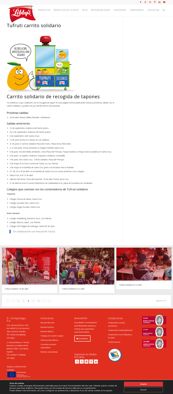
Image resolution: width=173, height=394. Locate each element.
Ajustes (143, 389)
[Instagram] (86, 362)
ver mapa (11, 338)
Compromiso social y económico (116, 324)
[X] (82, 362)
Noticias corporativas (49, 352)
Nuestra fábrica (47, 331)
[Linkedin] (96, 362)
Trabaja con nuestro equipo (52, 336)
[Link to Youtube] (164, 2)
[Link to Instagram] (150, 2)
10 (38, 301)
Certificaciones (114, 342)
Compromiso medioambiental (120, 330)
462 (24, 355)
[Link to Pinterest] (155, 2)
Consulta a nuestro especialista (48, 346)
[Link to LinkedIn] (159, 2)
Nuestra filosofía (47, 322)
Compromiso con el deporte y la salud (120, 336)
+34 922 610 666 (16, 334)
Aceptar (143, 384)
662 (24, 334)
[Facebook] (77, 362)
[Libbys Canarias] (21, 15)
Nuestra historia (47, 327)
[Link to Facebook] (140, 2)
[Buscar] (163, 10)
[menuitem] (31, 10)
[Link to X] (145, 2)
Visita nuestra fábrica (49, 340)
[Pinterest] (91, 362)
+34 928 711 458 (16, 355)
